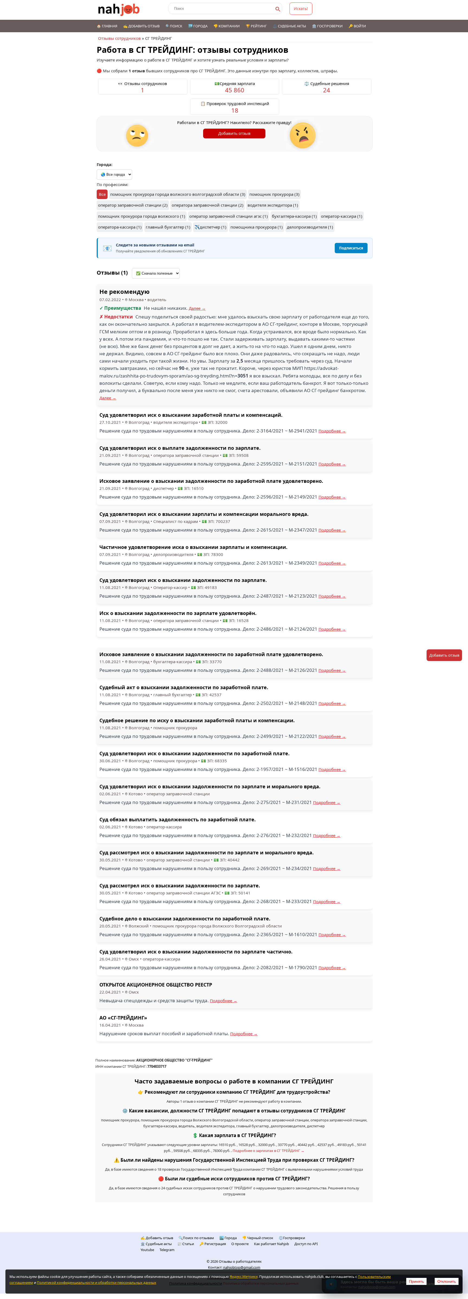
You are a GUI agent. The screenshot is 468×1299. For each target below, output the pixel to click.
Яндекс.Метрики (244, 1276)
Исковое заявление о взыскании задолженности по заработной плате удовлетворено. (211, 481)
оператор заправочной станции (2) (133, 205)
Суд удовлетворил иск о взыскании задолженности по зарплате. (183, 580)
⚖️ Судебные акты (289, 26)
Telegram (167, 1249)
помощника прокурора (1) (256, 227)
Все (102, 194)
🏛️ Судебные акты (156, 1243)
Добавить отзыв (234, 133)
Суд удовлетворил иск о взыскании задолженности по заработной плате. (194, 753)
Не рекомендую (124, 291)
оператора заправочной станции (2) (207, 205)
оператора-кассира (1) (120, 227)
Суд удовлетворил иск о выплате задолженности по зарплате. (180, 448)
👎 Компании (226, 26)
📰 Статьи (185, 1243)
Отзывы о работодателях (240, 1261)
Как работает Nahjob (271, 1243)
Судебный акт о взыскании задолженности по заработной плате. (183, 687)
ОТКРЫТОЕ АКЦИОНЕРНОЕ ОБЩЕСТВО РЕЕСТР (155, 984)
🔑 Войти (357, 26)
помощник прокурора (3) (274, 194)
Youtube (147, 1249)
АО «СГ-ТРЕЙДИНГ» (123, 1017)
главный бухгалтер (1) (168, 227)
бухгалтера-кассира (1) (294, 216)
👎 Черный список (257, 1237)
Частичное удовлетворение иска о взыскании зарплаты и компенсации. (193, 547)
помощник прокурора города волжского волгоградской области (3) (177, 194)
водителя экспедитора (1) (273, 205)
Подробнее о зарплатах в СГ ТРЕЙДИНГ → (268, 1150)
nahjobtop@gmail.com (241, 1267)
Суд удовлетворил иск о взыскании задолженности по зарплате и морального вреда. (209, 786)
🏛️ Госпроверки (327, 26)
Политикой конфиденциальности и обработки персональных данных (96, 1282)
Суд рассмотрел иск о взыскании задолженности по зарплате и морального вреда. (206, 852)
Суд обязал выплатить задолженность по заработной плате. (177, 819)
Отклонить (446, 1281)
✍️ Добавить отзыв (141, 26)
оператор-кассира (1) (341, 216)
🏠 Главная (107, 26)
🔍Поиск (173, 26)
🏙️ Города (197, 26)
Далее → (197, 308)
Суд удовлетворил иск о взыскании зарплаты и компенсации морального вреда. (203, 514)
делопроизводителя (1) (310, 227)
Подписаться (351, 248)
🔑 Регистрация (212, 1243)
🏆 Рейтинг (256, 26)
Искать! (301, 8)
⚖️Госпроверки (292, 1237)
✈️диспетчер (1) (210, 227)
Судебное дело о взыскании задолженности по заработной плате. (184, 918)
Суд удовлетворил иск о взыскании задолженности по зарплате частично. (195, 951)
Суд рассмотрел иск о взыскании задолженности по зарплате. (179, 885)
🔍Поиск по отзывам (196, 1237)
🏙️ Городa (228, 1237)
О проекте (240, 1243)
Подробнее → (332, 431)
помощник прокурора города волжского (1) (141, 216)
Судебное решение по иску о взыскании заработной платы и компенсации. (197, 720)
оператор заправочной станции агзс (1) (228, 216)
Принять (416, 1281)
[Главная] (119, 10)
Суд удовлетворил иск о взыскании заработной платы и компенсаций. (190, 415)
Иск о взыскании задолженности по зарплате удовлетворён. (177, 613)
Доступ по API (306, 1243)
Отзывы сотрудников (119, 38)
